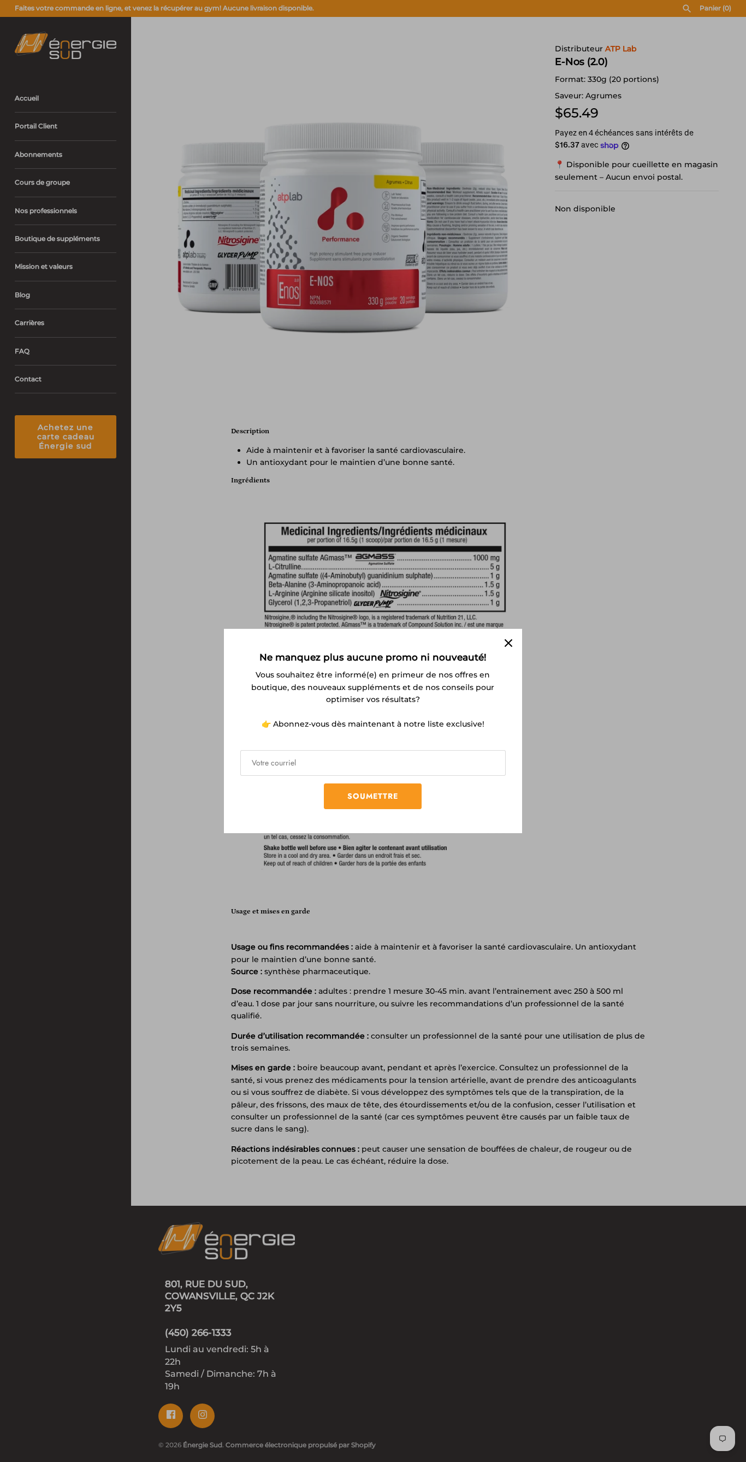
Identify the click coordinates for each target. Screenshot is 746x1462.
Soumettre (372, 796)
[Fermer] (508, 642)
